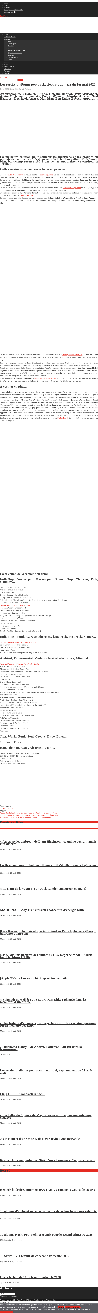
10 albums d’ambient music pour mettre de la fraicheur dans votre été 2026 (48, 1212)
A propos (7, 7)
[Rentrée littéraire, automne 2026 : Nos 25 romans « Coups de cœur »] (5, 1154)
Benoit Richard (25, 89)
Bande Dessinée (9, 66)
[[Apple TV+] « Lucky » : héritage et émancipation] (5, 973)
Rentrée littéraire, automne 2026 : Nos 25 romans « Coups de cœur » (47, 1160)
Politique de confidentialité (13, 10)
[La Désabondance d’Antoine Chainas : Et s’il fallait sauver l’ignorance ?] (5, 860)
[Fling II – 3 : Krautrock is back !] (5, 1088)
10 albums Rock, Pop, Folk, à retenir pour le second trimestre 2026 (46, 1234)
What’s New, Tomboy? (15, 175)
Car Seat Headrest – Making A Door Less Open (18, 642)
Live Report (12, 44)
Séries (6, 64)
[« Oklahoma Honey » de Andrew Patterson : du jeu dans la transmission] (5, 1041)
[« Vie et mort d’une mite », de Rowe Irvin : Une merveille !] (5, 1133)
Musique (7, 39)
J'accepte (61, 1307)
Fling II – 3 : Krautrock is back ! (22, 1094)
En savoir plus (75, 1307)
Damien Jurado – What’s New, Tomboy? (15, 605)
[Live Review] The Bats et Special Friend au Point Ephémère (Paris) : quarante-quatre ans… (48, 932)
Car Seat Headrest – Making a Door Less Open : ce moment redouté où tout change (33, 815)
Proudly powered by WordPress (12, 1300)
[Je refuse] (81, 1307)
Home (6, 3)
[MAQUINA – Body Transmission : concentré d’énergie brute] (5, 904)
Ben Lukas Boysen (13, 813)
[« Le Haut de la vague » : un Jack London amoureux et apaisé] (5, 883)
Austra (2, 813)
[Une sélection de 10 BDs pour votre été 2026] (5, 1272)
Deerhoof (39, 813)
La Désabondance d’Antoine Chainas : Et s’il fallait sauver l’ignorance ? (49, 866)
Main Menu (4, 77)
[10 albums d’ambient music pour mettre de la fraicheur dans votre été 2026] (5, 1205)
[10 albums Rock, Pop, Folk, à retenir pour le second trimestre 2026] (5, 1229)
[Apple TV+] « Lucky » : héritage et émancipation (34, 978)
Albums (10, 41)
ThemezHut (50, 1300)
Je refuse (67, 1307)
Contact (6, 5)
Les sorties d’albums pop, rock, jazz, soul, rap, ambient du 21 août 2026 (46, 1071)
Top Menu (4, 16)
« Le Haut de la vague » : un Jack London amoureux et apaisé (43, 888)
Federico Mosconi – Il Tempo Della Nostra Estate (19, 664)
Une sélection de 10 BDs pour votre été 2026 (30, 1277)
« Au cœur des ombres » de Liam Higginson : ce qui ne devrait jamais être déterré (48, 843)
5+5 (9, 48)
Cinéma (6, 62)
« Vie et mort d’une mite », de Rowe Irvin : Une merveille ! (41, 1138)
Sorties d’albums (10, 37)
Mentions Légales (10, 12)
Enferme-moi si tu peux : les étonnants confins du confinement (25, 817)
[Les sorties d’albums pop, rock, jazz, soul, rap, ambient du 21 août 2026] (5, 1065)
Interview (11, 55)
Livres (10, 60)
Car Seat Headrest (28, 813)
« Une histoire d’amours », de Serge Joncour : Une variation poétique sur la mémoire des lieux (48, 1024)
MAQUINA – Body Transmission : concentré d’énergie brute (42, 910)
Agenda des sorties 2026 (16, 50)
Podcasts (7, 71)
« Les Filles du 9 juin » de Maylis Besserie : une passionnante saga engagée (45, 1116)
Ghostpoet (48, 813)
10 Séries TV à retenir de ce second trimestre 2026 (34, 1256)
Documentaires (13, 57)
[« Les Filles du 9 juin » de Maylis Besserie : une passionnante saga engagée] (5, 1110)
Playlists (10, 46)
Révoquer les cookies (8, 1296)
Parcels (55, 813)
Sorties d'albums (6, 808)
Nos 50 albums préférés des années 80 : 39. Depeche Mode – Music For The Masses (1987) (46, 956)
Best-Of (6, 73)
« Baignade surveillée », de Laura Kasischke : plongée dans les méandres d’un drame (43, 1001)
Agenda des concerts (15, 53)
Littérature (7, 69)
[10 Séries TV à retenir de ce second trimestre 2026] (5, 1250)
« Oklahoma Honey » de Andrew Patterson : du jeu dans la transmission (41, 1048)
